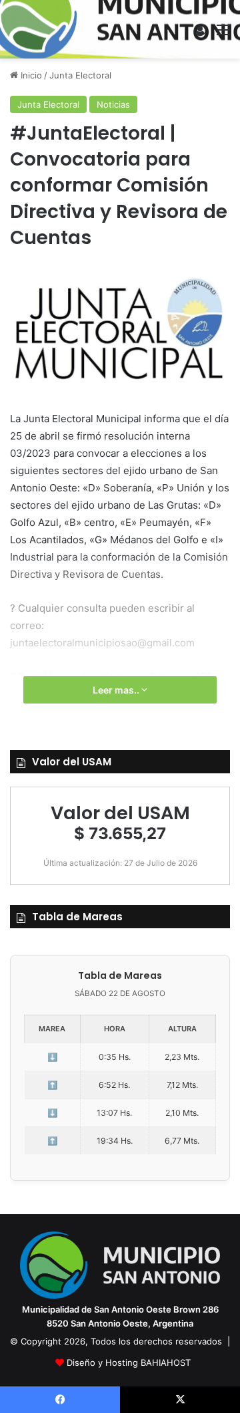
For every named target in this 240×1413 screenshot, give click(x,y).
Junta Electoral (80, 75)
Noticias (113, 104)
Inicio (30, 75)
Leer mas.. (117, 690)
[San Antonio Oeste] (120, 29)
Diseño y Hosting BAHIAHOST (129, 1362)
